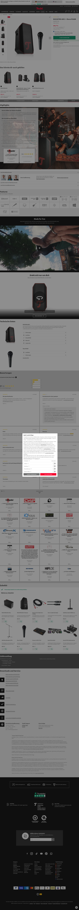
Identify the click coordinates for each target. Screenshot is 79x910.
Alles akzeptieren (48, 474)
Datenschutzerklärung (28, 458)
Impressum (37, 458)
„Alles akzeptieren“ (47, 448)
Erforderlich (26, 460)
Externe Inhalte (27, 471)
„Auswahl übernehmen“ (49, 452)
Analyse (25, 463)
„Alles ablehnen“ (44, 444)
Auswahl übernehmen (31, 474)
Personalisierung (27, 468)
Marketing (26, 466)
